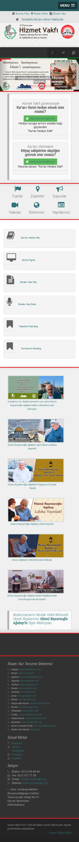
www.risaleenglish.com (31, 677)
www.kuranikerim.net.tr (45, 726)
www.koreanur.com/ (28, 707)
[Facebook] (52, 52)
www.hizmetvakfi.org (31, 722)
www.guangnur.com (27, 696)
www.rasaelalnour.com (30, 669)
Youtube (17, 758)
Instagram (18, 750)
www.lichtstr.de (28, 692)
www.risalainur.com (28, 688)
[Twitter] (63, 52)
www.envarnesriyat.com (30, 714)
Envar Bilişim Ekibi (60, 832)
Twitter (16, 747)
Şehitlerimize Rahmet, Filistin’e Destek (41, 79)
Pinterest (17, 754)
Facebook (16, 743)
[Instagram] (74, 52)
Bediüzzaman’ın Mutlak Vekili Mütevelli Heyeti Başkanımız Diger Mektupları (40, 619)
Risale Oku (35, 729)
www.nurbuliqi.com (29, 680)
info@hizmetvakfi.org (33, 779)
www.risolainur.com (28, 684)
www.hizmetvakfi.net (41, 118)
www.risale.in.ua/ (30, 710)
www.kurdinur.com (27, 699)
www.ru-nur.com (25, 673)
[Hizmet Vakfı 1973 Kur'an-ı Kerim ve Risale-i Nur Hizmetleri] (39, 32)
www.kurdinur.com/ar (40, 703)
